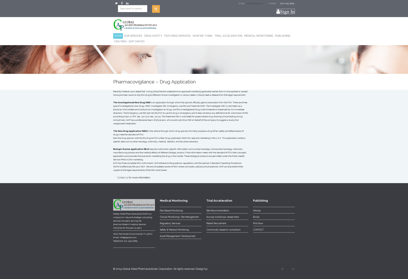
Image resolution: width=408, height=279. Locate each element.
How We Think (202, 35)
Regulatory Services (170, 223)
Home (118, 35)
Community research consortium (223, 229)
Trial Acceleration (228, 35)
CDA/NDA (120, 41)
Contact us (122, 177)
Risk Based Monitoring (171, 210)
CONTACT (258, 229)
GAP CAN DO (137, 41)
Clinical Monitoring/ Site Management (179, 217)
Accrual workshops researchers (222, 217)
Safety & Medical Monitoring (174, 229)
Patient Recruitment (216, 223)
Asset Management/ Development (177, 236)
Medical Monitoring (258, 35)
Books (256, 217)
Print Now (258, 223)
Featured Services (177, 35)
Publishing (282, 35)
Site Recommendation (217, 210)
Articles (257, 210)
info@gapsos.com (254, 3)
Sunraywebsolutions (125, 272)
